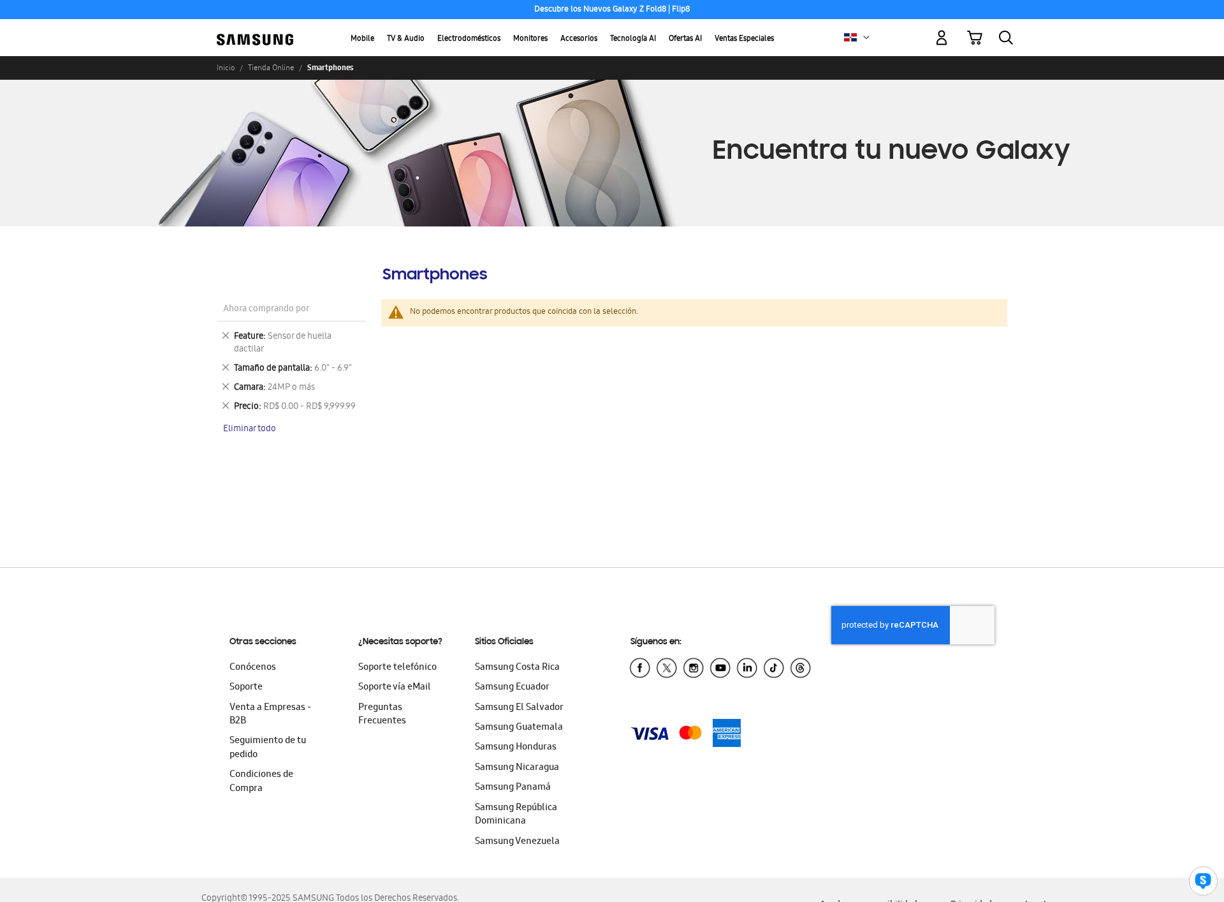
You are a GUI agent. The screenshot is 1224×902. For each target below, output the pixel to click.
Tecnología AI (633, 39)
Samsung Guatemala (519, 728)
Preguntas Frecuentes (382, 714)
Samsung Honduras (516, 747)
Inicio (226, 68)
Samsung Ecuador (512, 687)
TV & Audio (406, 39)
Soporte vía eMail (394, 687)
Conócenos (252, 668)
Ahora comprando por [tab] (266, 309)
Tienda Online (271, 68)
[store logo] (255, 30)
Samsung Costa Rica (517, 668)
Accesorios (578, 39)
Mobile (362, 39)
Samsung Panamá (513, 787)
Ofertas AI (685, 39)
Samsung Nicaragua (517, 768)
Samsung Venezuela (517, 842)
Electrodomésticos (468, 39)
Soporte (246, 687)
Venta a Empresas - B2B (270, 714)
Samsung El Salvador (519, 708)
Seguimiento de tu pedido (267, 748)
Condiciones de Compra (261, 781)
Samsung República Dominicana (516, 815)
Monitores (530, 39)
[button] (866, 38)
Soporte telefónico (397, 668)
